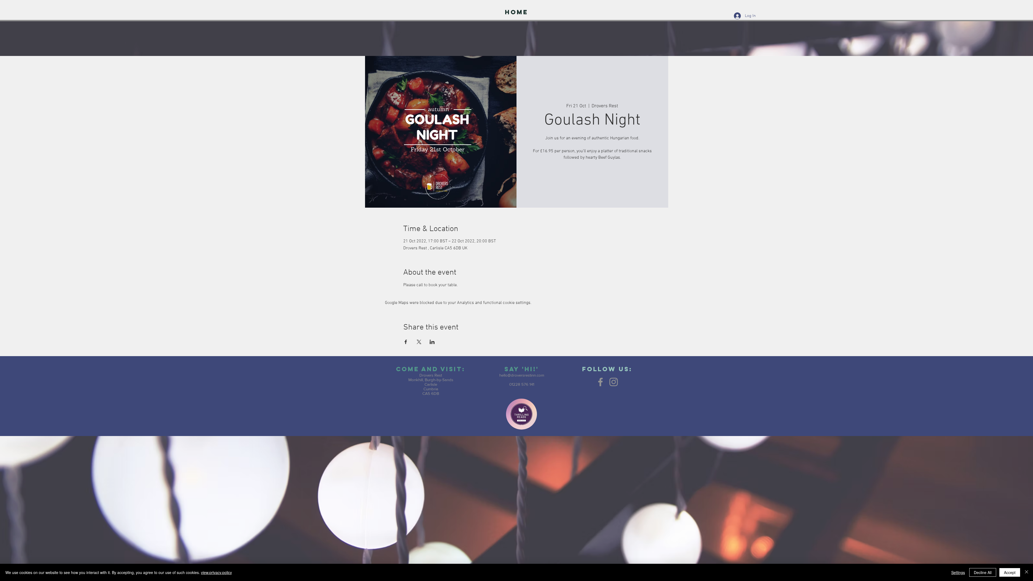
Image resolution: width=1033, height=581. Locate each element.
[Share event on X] (419, 342)
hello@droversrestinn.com (521, 375)
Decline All (983, 572)
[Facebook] (600, 382)
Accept (1010, 572)
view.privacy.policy (216, 572)
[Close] (1026, 572)
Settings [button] (958, 572)
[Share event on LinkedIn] (432, 342)
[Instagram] (613, 382)
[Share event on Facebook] (405, 342)
